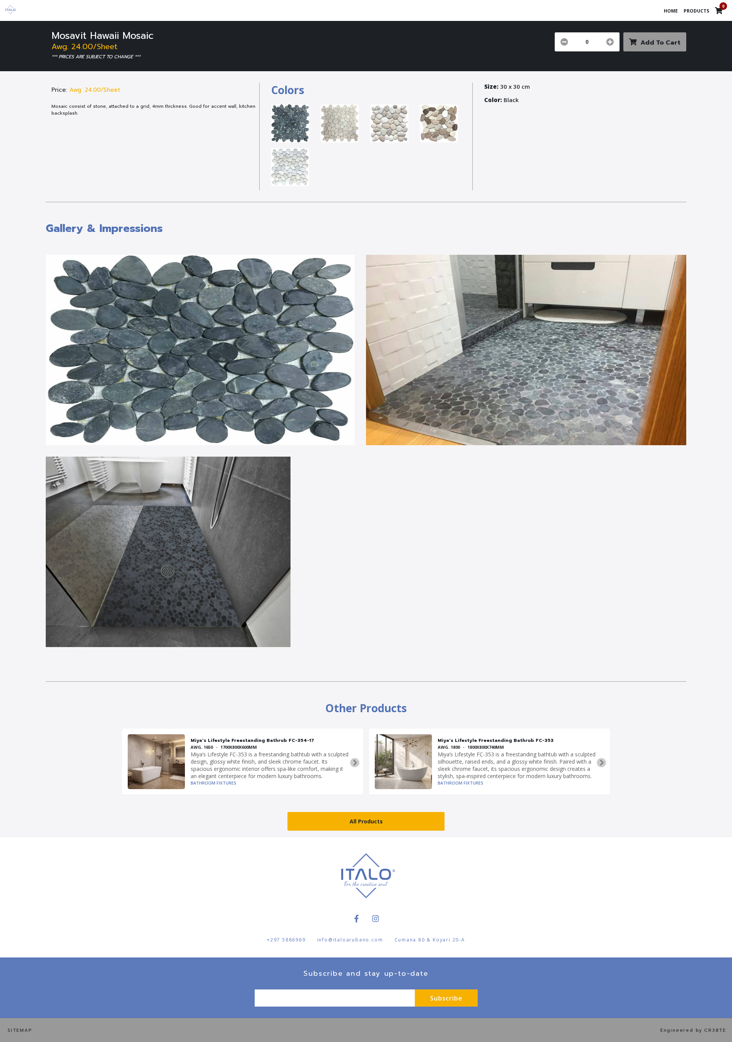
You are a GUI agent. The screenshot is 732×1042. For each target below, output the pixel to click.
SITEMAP (20, 1030)
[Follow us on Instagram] (375, 918)
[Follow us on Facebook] (356, 918)
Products (696, 11)
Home (671, 11)
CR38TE (715, 1030)
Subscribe (446, 998)
